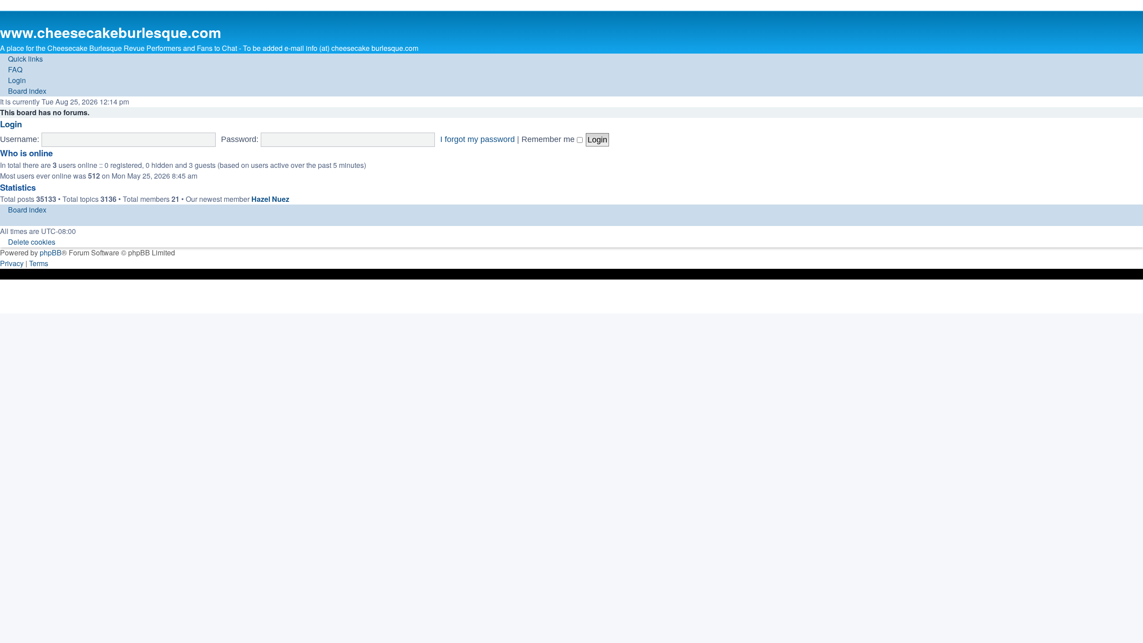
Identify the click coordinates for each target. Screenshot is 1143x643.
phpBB (51, 252)
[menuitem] (11, 69)
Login (11, 124)
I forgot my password (477, 139)
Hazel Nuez (270, 199)
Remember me (549, 139)
